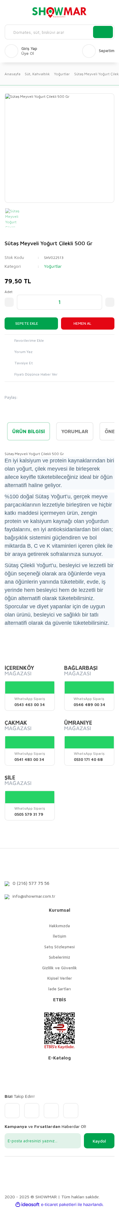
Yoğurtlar (53, 266)
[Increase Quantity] (109, 302)
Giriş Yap (29, 49)
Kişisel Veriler (59, 978)
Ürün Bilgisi (28, 431)
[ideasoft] (27, 1204)
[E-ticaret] (59, 1204)
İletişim (59, 936)
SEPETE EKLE (26, 323)
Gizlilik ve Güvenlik (59, 967)
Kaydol (99, 1141)
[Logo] (59, 12)
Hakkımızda (59, 925)
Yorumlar (74, 431)
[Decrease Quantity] (9, 302)
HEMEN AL (82, 323)
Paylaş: (11, 397)
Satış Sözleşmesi (59, 946)
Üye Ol (27, 53)
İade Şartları (59, 988)
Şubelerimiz (59, 957)
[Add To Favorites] (59, 341)
